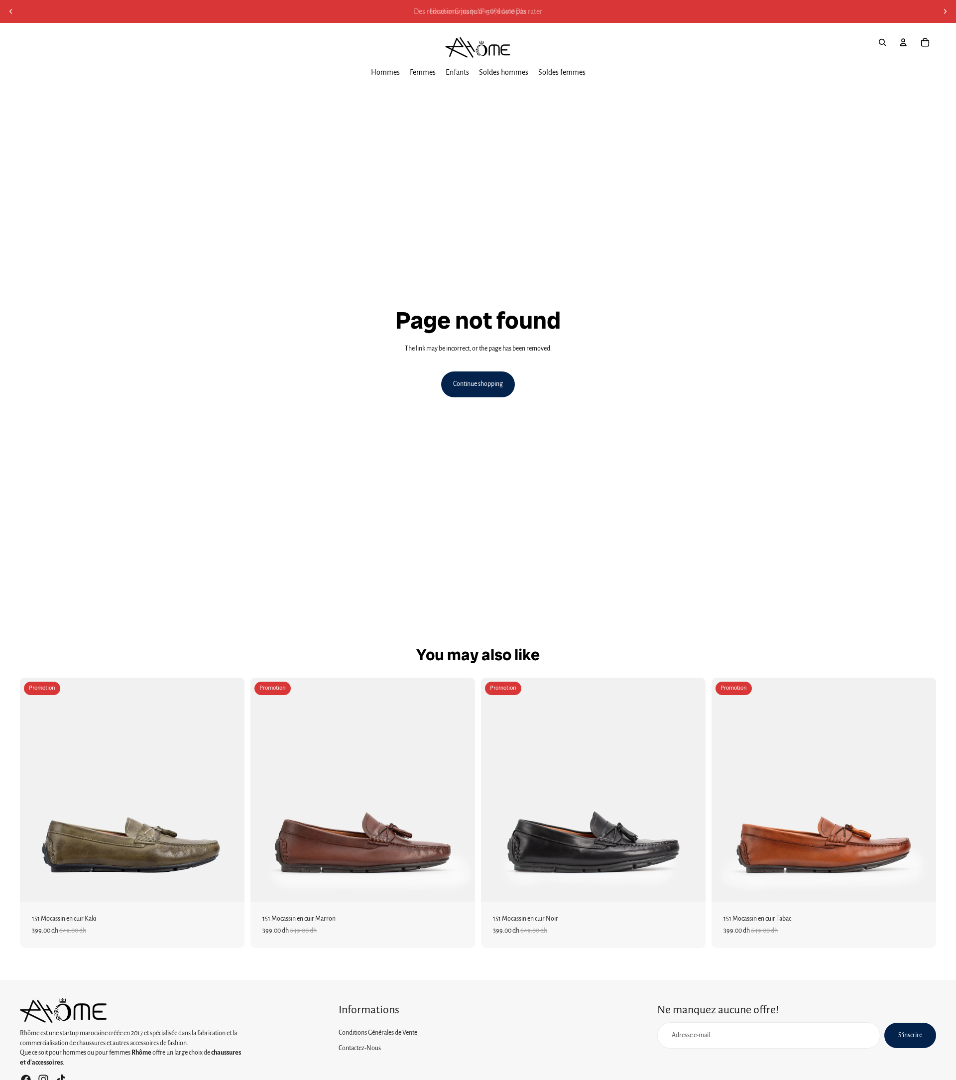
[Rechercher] (882, 42)
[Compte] (903, 42)
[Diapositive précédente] (11, 11)
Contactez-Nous (360, 1048)
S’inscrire (910, 1034)
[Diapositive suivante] (945, 11)
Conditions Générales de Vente (378, 1032)
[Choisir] (229, 887)
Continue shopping (478, 383)
